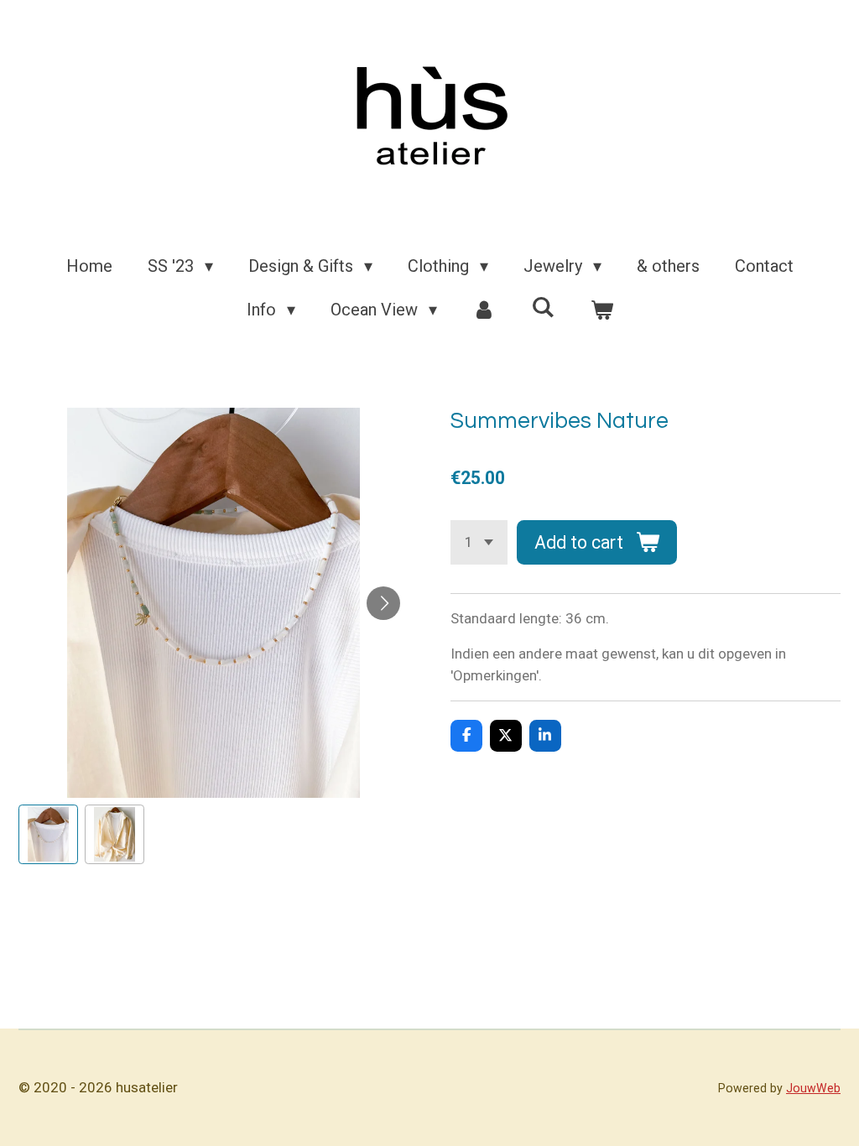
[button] (48, 834)
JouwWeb (813, 1088)
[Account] (484, 309)
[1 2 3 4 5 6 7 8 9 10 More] (479, 542)
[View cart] (601, 309)
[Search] (543, 307)
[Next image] (383, 603)
